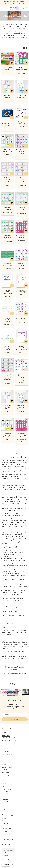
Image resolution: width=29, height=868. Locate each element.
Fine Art (3, 786)
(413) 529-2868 (6, 736)
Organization (5, 799)
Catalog (4, 783)
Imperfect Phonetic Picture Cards (7, 435)
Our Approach (5, 751)
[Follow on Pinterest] (9, 740)
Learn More (14, 42)
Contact (4, 818)
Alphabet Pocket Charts (21, 236)
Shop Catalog (20, 3)
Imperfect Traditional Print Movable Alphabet (7, 377)
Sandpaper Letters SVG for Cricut (7, 123)
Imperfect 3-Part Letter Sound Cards (21, 407)
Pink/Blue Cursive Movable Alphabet (7, 180)
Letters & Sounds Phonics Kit (21, 69)
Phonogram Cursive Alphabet (22, 209)
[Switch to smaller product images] (26, 48)
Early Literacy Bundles (7, 68)
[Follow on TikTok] (16, 740)
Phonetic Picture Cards (7, 150)
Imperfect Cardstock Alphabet (21, 376)
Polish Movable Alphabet (21, 319)
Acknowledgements (7, 762)
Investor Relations (6, 770)
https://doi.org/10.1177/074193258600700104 (13, 636)
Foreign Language (7, 789)
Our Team (4, 757)
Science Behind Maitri (7, 754)
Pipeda (3, 847)
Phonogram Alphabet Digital (21, 291)
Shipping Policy (6, 834)
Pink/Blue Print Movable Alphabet (21, 151)
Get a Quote (5, 823)
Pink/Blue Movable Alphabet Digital (7, 291)
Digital (3, 809)
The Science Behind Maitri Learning (12, 620)
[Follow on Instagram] (5, 740)
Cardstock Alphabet (21, 264)
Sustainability (5, 775)
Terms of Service (6, 855)
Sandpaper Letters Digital (21, 122)
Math (3, 796)
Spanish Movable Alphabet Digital (21, 348)
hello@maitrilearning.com (9, 737)
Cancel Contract (8, 850)
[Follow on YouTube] (12, 740)
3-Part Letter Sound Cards (21, 96)
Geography (5, 791)
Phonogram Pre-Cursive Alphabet (7, 237)
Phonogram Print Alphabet (7, 208)
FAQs (3, 821)
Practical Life (5, 802)
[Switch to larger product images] (24, 48)
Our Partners (5, 759)
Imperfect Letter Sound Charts (7, 407)
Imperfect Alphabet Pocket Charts (21, 435)
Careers (4, 764)
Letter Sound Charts (7, 96)
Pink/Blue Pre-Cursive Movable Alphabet (21, 180)
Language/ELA (5, 794)
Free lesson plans (8, 623)
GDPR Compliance (6, 844)
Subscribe (14, 719)
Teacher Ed (5, 807)
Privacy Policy (5, 853)
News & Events (5, 772)
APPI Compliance (6, 842)
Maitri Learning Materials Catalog (16, 673)
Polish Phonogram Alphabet (7, 348)
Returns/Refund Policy (7, 831)
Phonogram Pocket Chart (7, 264)
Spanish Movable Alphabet (7, 319)
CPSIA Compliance (7, 767)
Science (4, 804)
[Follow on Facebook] (2, 740)
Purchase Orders (6, 828)
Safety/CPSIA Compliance (8, 839)
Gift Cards (4, 826)
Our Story (4, 749)
